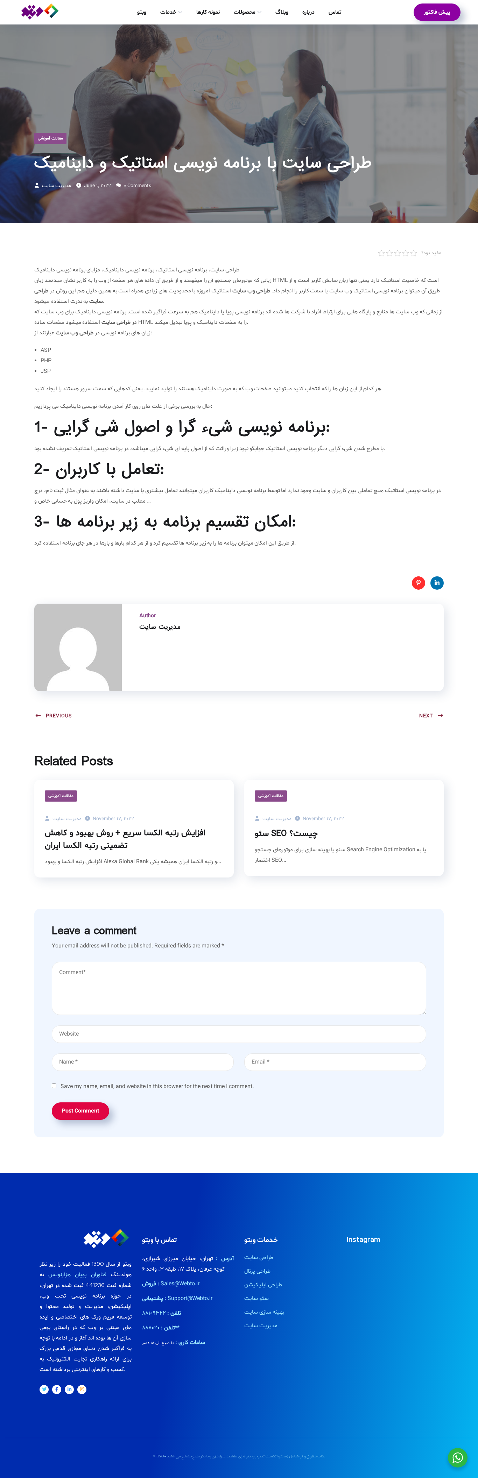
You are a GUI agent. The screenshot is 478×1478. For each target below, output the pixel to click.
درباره (308, 12)
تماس (335, 12)
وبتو (141, 12)
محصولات (244, 12)
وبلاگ (281, 12)
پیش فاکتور (437, 12)
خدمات (168, 12)
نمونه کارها (208, 12)
